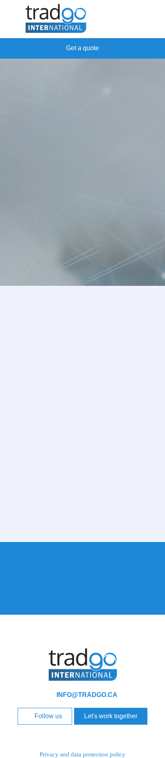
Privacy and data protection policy (82, 754)
